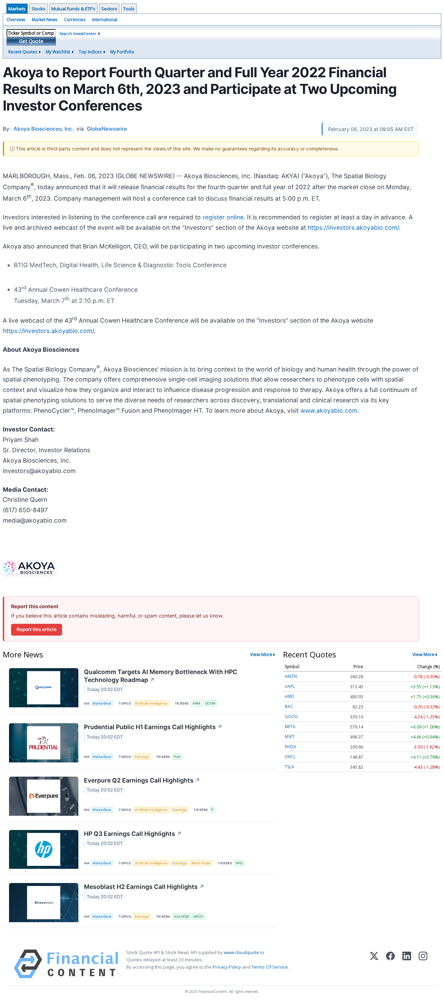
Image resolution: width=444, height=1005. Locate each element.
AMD (289, 696)
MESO (198, 916)
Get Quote (31, 41)
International (104, 20)
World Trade (201, 863)
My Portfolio (122, 52)
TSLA (289, 767)
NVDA (290, 747)
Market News (44, 20)
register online (223, 217)
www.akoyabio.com (328, 410)
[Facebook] (390, 964)
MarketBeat (102, 703)
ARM (196, 703)
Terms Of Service (269, 967)
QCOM (210, 703)
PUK (177, 757)
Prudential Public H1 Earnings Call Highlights (153, 727)
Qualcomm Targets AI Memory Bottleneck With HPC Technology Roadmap (160, 675)
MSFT (290, 737)
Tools (129, 9)
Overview (16, 20)
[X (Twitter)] (374, 964)
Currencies (74, 20)
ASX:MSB (181, 916)
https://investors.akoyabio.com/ (353, 227)
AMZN (291, 676)
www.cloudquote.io (244, 952)
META (290, 726)
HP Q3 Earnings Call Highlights (133, 833)
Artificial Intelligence (151, 703)
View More (261, 654)
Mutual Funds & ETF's (73, 9)
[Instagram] (423, 964)
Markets (17, 9)
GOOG (291, 716)
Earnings (142, 757)
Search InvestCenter (77, 33)
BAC (289, 706)
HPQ (239, 863)
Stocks (38, 9)
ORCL (290, 757)
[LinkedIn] (407, 964)
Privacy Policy (227, 967)
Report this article (37, 629)
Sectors (109, 9)
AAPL (290, 686)
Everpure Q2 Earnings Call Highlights (142, 780)
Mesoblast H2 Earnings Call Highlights (144, 886)
